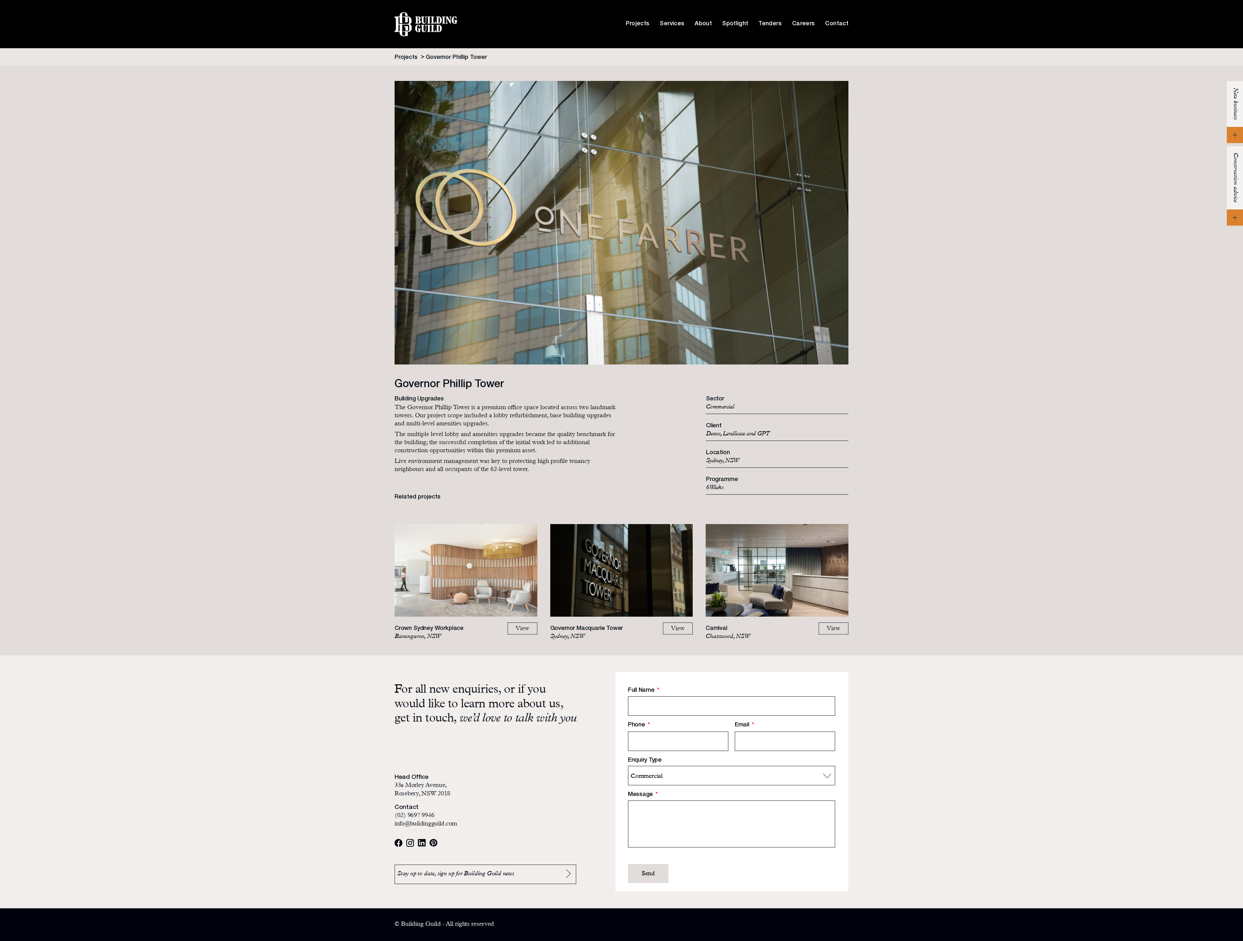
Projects (638, 24)
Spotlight (735, 24)
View (522, 629)
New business (1235, 104)
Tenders (770, 24)
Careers (803, 24)
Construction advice (1235, 177)
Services (672, 24)
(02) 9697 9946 (414, 816)
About (703, 24)
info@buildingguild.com (426, 824)
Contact (836, 24)
